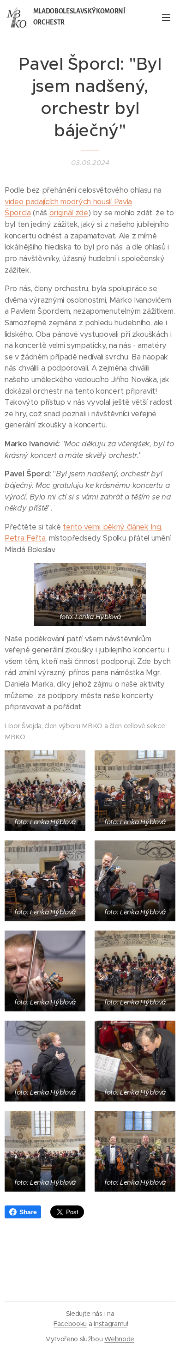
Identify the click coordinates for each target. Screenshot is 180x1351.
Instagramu (110, 1324)
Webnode (119, 1339)
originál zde (68, 213)
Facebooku (70, 1324)
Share (27, 1212)
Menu (166, 17)
